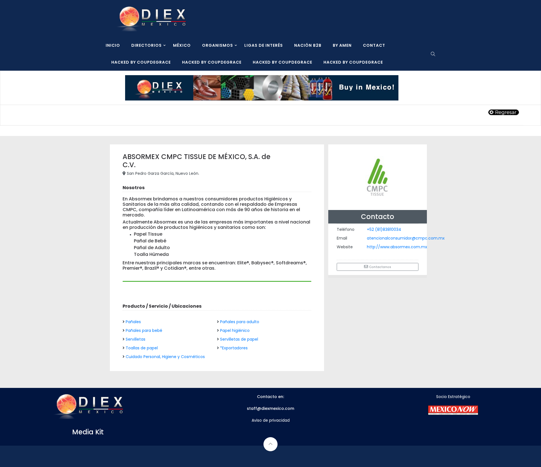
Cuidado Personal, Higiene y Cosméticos (165, 356)
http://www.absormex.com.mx (397, 247)
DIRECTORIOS (146, 45)
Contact (374, 45)
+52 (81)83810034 (384, 229)
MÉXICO (182, 45)
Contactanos (379, 267)
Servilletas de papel (239, 339)
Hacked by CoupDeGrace (141, 62)
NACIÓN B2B (308, 45)
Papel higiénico (235, 330)
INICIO (113, 45)
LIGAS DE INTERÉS (263, 45)
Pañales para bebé (144, 330)
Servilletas (135, 339)
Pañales (133, 322)
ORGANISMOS (217, 45)
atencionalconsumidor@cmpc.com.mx (406, 238)
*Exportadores (234, 348)
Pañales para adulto (239, 322)
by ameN (342, 45)
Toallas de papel (142, 348)
